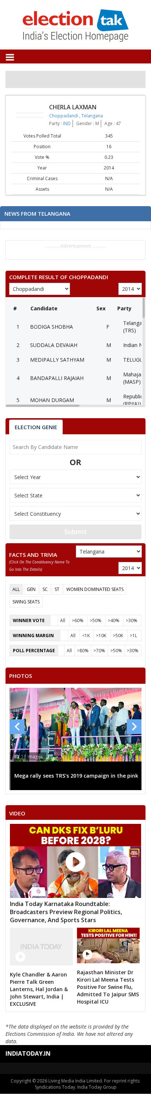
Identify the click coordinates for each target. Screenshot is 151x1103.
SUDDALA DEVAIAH (53, 345)
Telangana (92, 116)
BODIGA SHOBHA (51, 326)
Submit (75, 531)
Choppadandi (64, 116)
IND (67, 123)
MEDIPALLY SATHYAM (57, 359)
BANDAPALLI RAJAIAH (57, 378)
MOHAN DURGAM (52, 400)
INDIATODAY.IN (28, 1053)
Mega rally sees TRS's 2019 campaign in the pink (76, 775)
